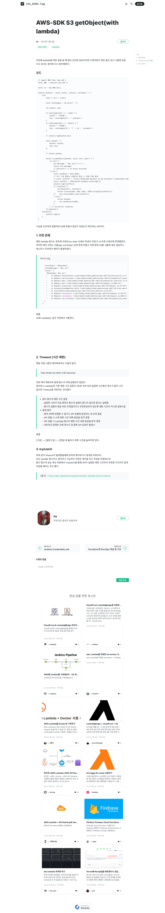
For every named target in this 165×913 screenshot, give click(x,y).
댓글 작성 (122, 580)
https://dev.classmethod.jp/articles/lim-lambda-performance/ (79, 476)
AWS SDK (42, 47)
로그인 (139, 4)
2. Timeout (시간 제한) (144, 61)
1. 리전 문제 (140, 58)
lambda (55, 47)
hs (37, 41)
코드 (138, 54)
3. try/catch (141, 64)
